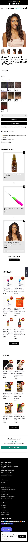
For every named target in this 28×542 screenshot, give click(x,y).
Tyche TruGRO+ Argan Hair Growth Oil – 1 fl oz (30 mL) (8, 289)
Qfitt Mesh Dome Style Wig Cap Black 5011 (8, 373)
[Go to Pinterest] (18, 4)
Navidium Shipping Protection (8, 489)
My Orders (3, 507)
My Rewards (4, 505)
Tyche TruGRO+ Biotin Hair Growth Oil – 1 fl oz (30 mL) (19, 289)
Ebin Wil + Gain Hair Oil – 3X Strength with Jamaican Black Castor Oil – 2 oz (19, 333)
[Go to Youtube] (16, 4)
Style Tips (3, 492)
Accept (22, 536)
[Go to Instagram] (12, 4)
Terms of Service (5, 514)
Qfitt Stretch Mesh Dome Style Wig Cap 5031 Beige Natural (19, 374)
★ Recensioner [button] (26, 272)
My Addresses (4, 510)
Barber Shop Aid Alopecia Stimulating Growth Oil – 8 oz (8, 332)
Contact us (4, 485)
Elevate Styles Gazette (6, 499)
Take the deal (14, 260)
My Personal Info (5, 512)
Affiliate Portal (4, 494)
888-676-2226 (10, 470)
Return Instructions (5, 487)
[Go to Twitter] (14, 4)
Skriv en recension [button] (14, 447)
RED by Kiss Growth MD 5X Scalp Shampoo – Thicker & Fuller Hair (19, 310)
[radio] (4, 86)
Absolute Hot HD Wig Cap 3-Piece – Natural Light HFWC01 (8, 417)
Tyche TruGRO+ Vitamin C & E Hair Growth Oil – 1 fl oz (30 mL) (8, 310)
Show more (14, 343)
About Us (3, 482)
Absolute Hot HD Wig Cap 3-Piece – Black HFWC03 (8, 395)
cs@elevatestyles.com (6, 475)
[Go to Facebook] (9, 4)
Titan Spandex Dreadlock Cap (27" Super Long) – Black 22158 (19, 417)
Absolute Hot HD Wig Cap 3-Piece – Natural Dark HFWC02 (19, 396)
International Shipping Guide (8, 496)
